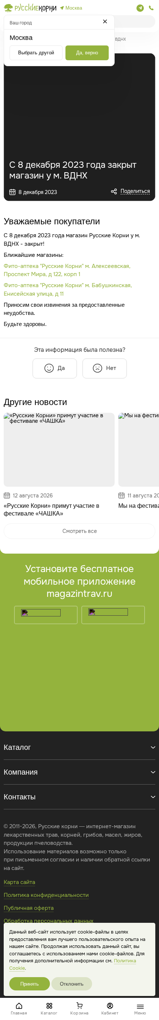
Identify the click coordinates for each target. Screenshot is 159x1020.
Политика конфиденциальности (46, 895)
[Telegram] (140, 8)
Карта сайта (19, 882)
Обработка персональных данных (49, 921)
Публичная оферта (29, 908)
